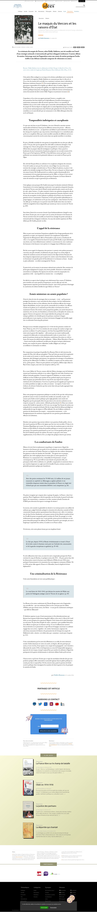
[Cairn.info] (55, 874)
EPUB (78, 47)
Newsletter (63, 890)
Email (39, 726)
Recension (41, 18)
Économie (31, 11)
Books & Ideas (81, 1)
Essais (64, 11)
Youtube (74, 892)
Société (25, 11)
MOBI (83, 47)
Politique (20, 11)
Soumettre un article (29, 1)
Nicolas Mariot (41, 788)
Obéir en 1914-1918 (44, 784)
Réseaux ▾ (74, 1)
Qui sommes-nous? (50, 1)
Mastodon (62, 894)
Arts (36, 11)
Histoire (54, 11)
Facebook (73, 890)
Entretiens (76, 11)
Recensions (70, 11)
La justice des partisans (46, 806)
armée (31, 47)
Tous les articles (59, 1)
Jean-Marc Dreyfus (42, 831)
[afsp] (46, 874)
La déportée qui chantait (47, 827)
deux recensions (19, 856)
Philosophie (48, 11)
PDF (75, 47)
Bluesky (63, 892)
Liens (46, 899)
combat (27, 47)
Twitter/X (62, 901)
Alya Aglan (40, 767)
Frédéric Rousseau (44, 38)
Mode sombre (67, 1)
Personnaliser (53, 907)
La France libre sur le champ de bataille (53, 763)
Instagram (62, 899)
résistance (23, 47)
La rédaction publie (39, 1)
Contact (47, 892)
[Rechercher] (84, 5)
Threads (62, 896)
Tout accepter (44, 907)
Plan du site (48, 901)
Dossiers (36, 896)
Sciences (60, 11)
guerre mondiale (17, 47)
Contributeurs (48, 896)
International (41, 11)
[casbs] (39, 874)
